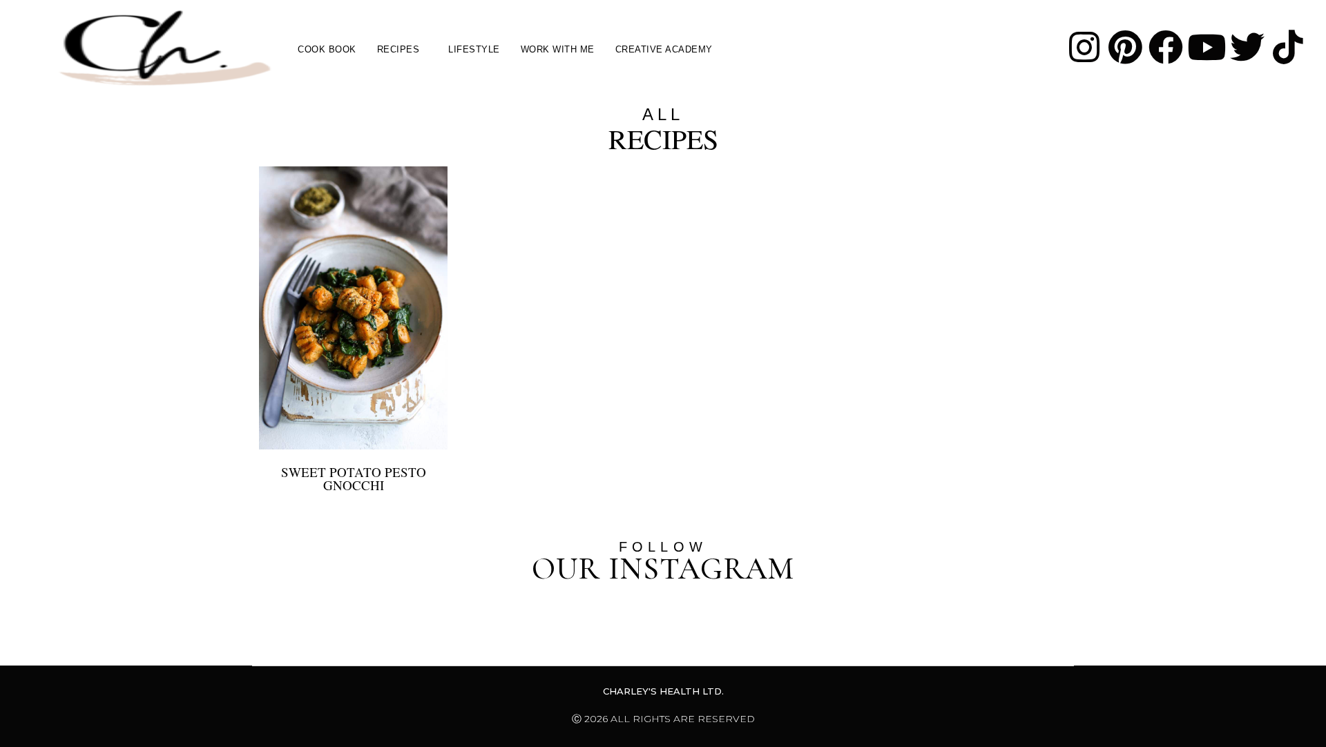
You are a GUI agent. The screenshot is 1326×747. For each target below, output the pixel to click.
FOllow (663, 546)
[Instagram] (1084, 47)
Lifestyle (474, 49)
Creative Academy (664, 49)
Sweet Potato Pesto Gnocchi (353, 478)
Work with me (558, 49)
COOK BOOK (327, 49)
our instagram (663, 569)
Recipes (398, 49)
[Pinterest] (1125, 47)
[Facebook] (1166, 47)
